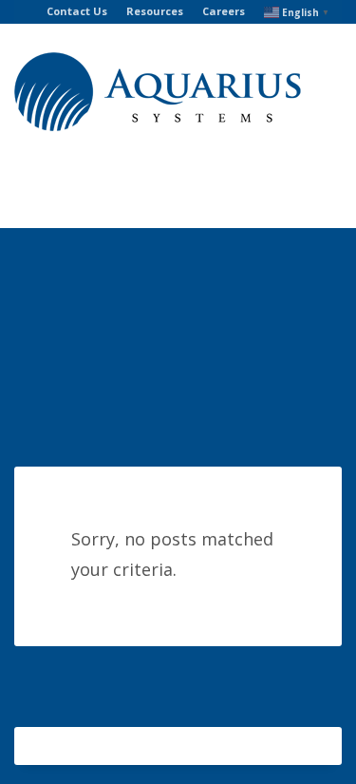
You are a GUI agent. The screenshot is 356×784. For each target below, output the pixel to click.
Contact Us (77, 11)
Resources (154, 11)
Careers (223, 11)
